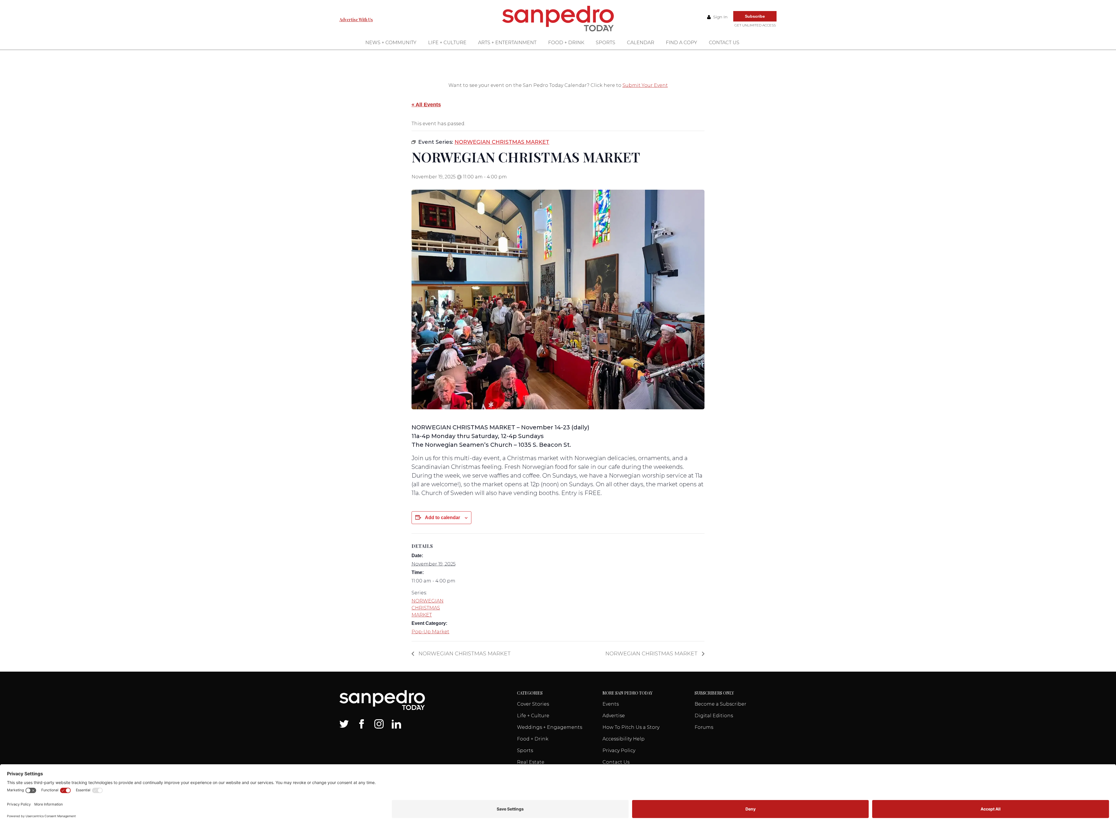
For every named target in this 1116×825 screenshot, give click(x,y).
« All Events (426, 104)
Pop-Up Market (430, 631)
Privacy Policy (618, 750)
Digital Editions (714, 715)
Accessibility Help (623, 739)
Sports (605, 42)
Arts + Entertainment (507, 42)
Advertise (613, 715)
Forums (704, 727)
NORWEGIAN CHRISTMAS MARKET (427, 608)
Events (610, 704)
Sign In (719, 16)
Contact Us (724, 42)
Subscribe (755, 16)
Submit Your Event (645, 85)
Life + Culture (447, 42)
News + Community (390, 42)
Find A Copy (681, 42)
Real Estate (530, 762)
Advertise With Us (356, 19)
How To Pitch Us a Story (630, 727)
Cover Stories (533, 704)
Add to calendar (442, 517)
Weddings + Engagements (549, 727)
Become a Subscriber (720, 704)
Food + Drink (566, 42)
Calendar (640, 42)
